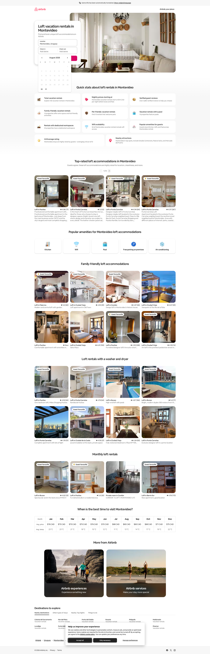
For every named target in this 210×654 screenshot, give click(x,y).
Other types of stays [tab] (60, 613)
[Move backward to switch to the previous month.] (42, 57)
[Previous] (101, 171)
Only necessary (105, 640)
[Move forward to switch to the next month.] (67, 57)
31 (46, 89)
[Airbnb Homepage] (40, 9)
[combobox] (57, 43)
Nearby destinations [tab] (42, 613)
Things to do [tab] (92, 613)
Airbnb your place (167, 9)
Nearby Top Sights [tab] (78, 613)
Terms (59, 650)
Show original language (122, 3)
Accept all (80, 640)
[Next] (109, 171)
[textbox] (48, 51)
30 (42, 89)
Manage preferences (130, 640)
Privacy (52, 650)
